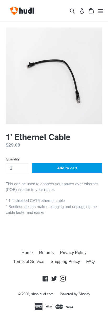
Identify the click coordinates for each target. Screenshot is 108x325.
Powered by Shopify (75, 294)
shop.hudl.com (42, 294)
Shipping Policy (65, 261)
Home (27, 252)
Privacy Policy (73, 252)
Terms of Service (28, 261)
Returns (46, 252)
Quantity (13, 159)
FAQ (90, 261)
